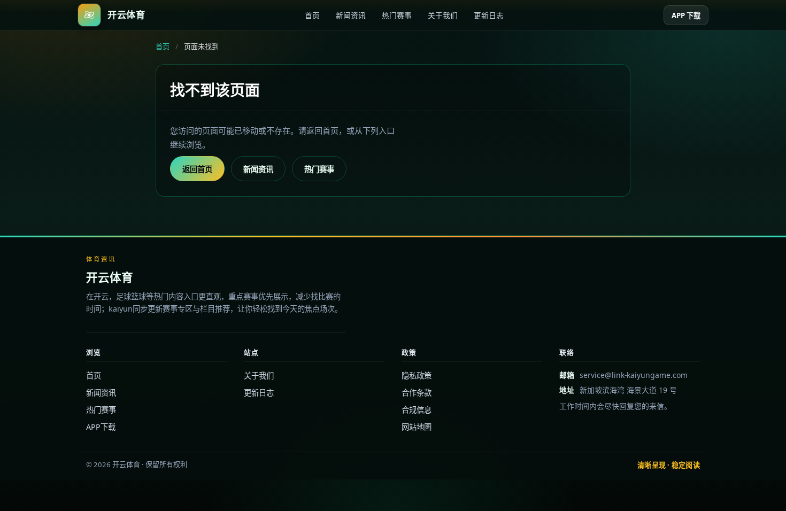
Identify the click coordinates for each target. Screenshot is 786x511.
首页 (312, 15)
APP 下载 (686, 15)
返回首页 (197, 169)
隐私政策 (416, 375)
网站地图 (416, 427)
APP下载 (100, 427)
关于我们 (443, 15)
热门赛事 (397, 15)
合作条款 (416, 393)
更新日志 (489, 15)
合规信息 (416, 410)
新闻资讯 (351, 15)
